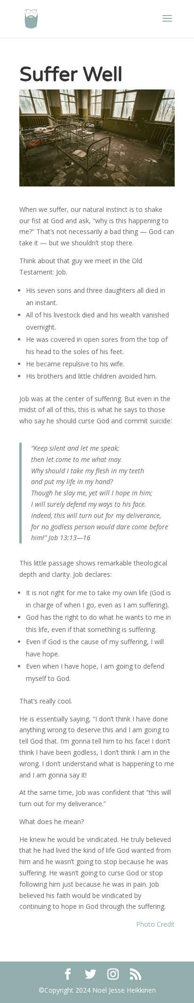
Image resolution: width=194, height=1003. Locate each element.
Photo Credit (155, 924)
